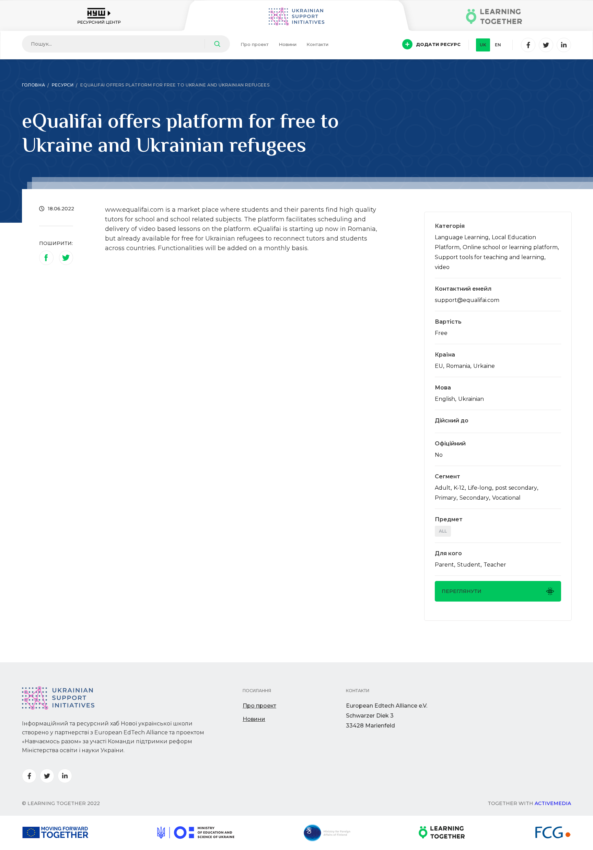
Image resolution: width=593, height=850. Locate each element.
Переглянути (461, 591)
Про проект (255, 44)
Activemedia (553, 803)
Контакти (317, 44)
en (498, 44)
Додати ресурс (438, 44)
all (443, 531)
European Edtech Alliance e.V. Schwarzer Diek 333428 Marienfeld (386, 715)
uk (483, 44)
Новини (287, 44)
